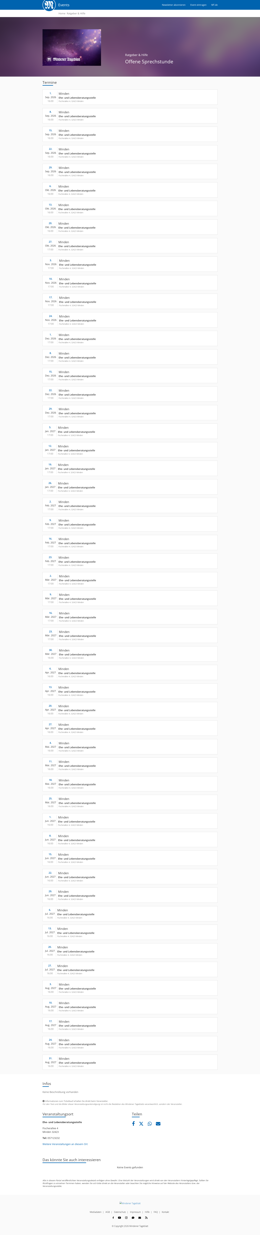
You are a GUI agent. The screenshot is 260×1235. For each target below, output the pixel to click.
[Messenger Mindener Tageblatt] (133, 1217)
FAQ (156, 1212)
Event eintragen (198, 4)
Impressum (135, 1212)
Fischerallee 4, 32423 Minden (71, 101)
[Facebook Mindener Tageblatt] (113, 1217)
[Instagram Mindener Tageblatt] (126, 1217)
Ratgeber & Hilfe (76, 13)
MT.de (214, 4)
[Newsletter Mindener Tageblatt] (139, 1217)
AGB (107, 1212)
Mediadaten (95, 1212)
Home (61, 13)
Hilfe (147, 1212)
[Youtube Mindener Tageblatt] (119, 1217)
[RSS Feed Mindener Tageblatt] (146, 1217)
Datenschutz (120, 1212)
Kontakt (165, 1212)
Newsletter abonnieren (174, 4)
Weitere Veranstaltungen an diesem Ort (65, 1144)
